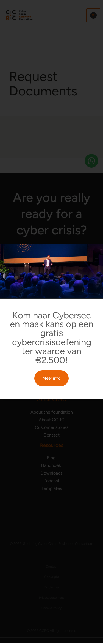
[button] (96, 251)
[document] (51, 321)
